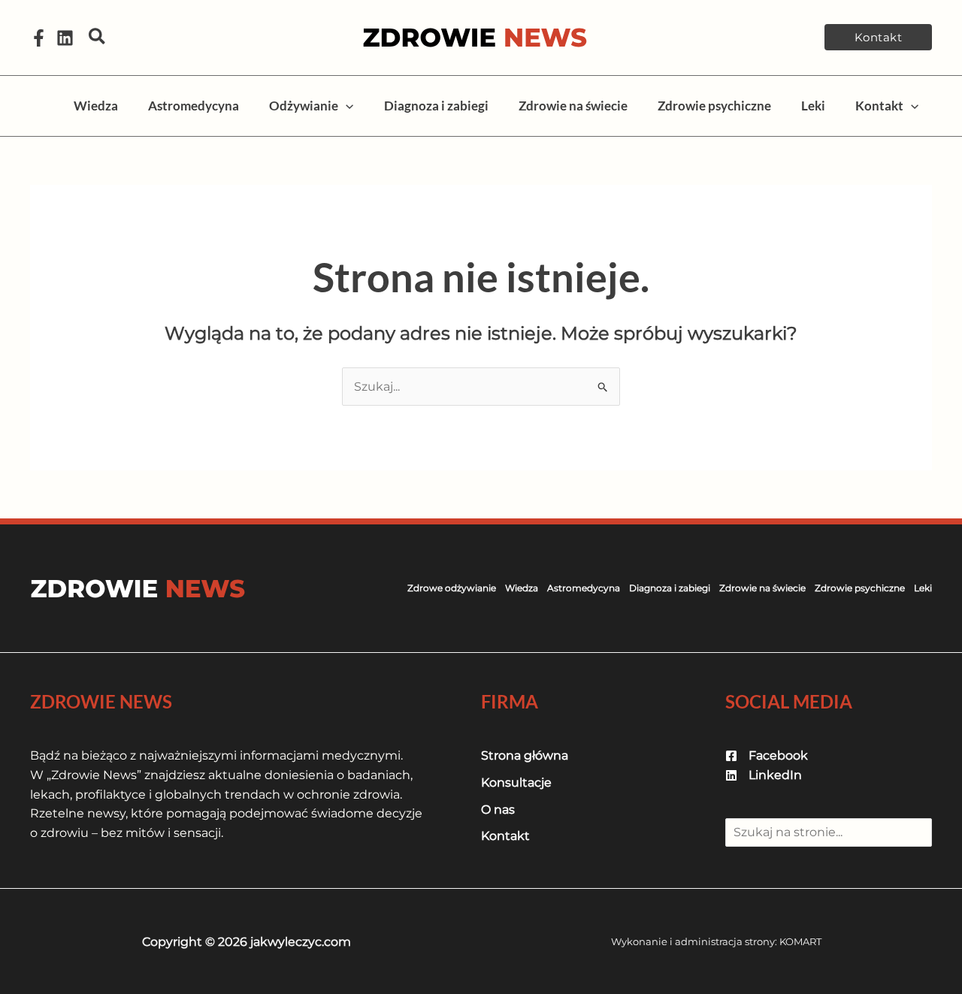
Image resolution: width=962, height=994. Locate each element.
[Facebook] (38, 38)
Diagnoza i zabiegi (669, 588)
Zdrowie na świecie (762, 588)
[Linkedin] (65, 38)
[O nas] (498, 810)
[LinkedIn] (763, 775)
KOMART (800, 941)
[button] (98, 37)
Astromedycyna (583, 588)
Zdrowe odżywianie (451, 588)
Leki (923, 588)
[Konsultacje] (516, 783)
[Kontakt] (505, 836)
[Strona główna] (524, 756)
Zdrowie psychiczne (860, 588)
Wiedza (521, 588)
